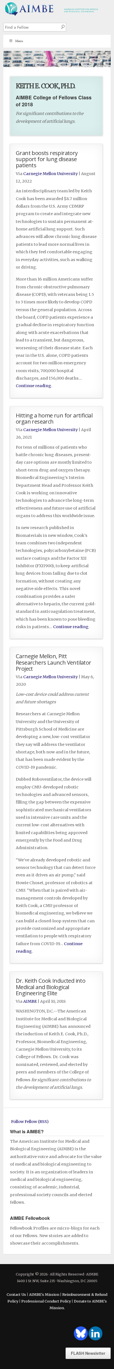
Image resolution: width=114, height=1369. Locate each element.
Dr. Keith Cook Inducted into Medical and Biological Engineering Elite (50, 987)
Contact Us (16, 1294)
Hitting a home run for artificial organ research (54, 418)
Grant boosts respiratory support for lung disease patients (47, 159)
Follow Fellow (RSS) (30, 1121)
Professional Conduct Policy (46, 1301)
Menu (19, 41)
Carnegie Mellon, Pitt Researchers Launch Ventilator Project (53, 662)
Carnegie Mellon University (50, 173)
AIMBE (57, 8)
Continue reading (33, 385)
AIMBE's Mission (44, 1294)
